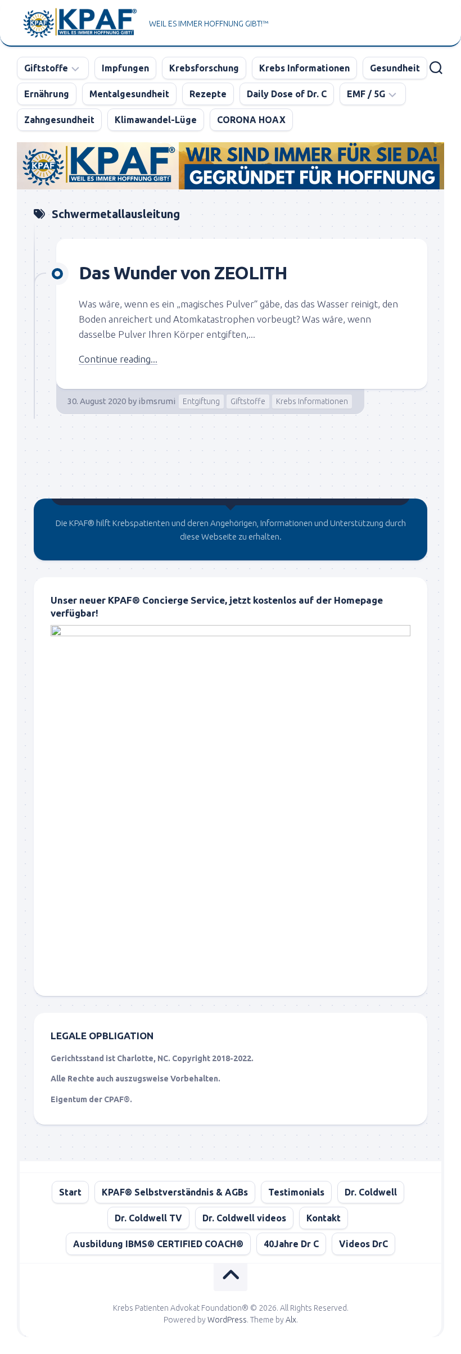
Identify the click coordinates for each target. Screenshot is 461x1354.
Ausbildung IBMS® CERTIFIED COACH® (158, 1244)
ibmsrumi (156, 401)
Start (70, 1192)
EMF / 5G (366, 94)
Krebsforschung (204, 68)
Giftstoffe (46, 68)
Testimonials (296, 1192)
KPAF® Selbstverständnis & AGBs (175, 1192)
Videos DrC (363, 1244)
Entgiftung (201, 401)
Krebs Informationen (304, 68)
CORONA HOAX (251, 120)
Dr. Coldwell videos (244, 1218)
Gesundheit (395, 68)
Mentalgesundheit (129, 94)
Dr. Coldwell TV (148, 1218)
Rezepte (208, 94)
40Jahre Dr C (291, 1244)
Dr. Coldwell (371, 1192)
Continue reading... (118, 359)
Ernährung (46, 94)
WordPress (227, 1319)
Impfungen (125, 68)
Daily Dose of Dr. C (287, 94)
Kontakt (323, 1218)
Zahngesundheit (59, 120)
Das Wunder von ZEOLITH (183, 272)
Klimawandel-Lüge (156, 120)
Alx (291, 1319)
